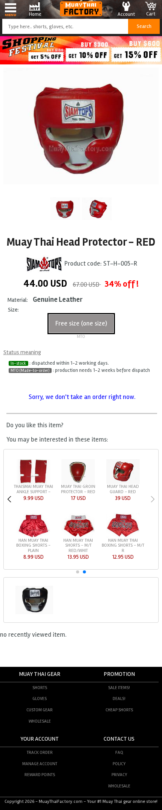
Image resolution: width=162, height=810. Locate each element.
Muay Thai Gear (39, 674)
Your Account (39, 739)
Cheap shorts (119, 709)
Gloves (39, 698)
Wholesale (40, 721)
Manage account (39, 763)
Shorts (39, 687)
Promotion (119, 674)
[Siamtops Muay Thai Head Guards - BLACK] (34, 613)
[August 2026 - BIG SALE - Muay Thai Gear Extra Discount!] (81, 62)
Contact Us (119, 739)
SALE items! (119, 687)
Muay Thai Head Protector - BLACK (79, 489)
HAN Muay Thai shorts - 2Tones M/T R (35, 492)
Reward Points (39, 774)
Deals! (119, 698)
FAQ (119, 752)
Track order (40, 752)
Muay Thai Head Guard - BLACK (124, 489)
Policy (119, 763)
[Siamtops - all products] (44, 264)
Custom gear (39, 709)
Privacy (119, 774)
